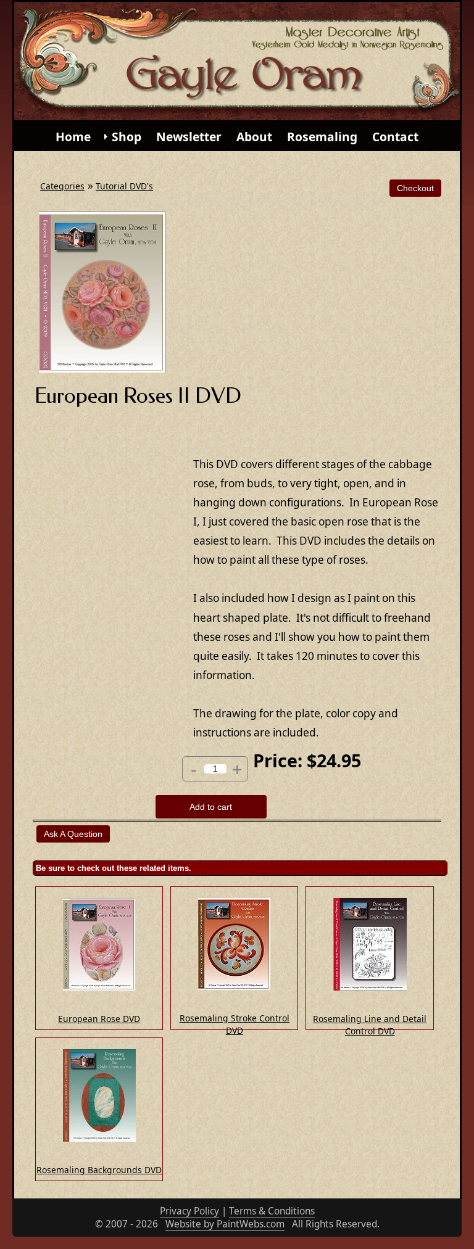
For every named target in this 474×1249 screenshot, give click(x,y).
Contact (395, 136)
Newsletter (189, 136)
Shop (126, 136)
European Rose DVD (99, 1018)
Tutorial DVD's (124, 186)
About (254, 136)
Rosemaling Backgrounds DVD (99, 1170)
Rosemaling (322, 136)
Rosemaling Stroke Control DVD (234, 1024)
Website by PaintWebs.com (225, 1224)
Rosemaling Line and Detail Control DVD (369, 1025)
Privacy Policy (189, 1211)
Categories (62, 186)
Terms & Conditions (272, 1211)
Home (73, 136)
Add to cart (210, 807)
